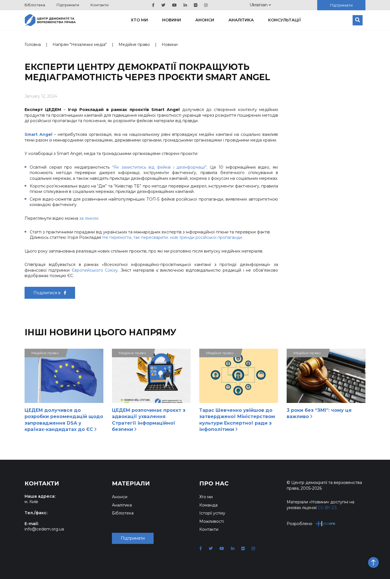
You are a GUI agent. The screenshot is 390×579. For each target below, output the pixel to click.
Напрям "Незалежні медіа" (80, 44)
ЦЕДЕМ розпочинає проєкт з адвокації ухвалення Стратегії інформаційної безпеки (148, 419)
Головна (33, 44)
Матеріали (131, 483)
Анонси (204, 20)
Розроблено (299, 523)
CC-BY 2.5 (327, 507)
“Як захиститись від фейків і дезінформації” (159, 167)
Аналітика (241, 20)
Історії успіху (212, 513)
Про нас (214, 483)
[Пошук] (358, 20)
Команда (208, 505)
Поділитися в (47, 292)
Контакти (99, 5)
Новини (171, 20)
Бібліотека (35, 5)
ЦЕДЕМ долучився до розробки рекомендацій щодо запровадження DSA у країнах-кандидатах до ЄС (64, 419)
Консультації (284, 20)
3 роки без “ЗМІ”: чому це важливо (319, 413)
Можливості (211, 521)
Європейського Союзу (95, 270)
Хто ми (139, 20)
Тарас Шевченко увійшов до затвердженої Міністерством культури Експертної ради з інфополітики (237, 419)
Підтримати (68, 5)
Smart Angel (38, 134)
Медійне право (134, 44)
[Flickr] (195, 5)
